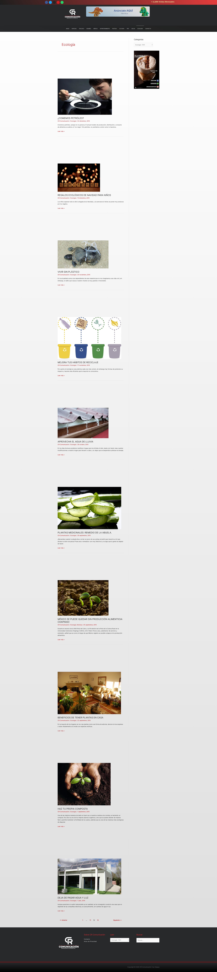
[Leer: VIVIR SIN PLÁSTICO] (83, 254)
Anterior (63, 920)
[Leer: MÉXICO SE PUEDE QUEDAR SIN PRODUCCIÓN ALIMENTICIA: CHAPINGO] (83, 598)
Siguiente (117, 920)
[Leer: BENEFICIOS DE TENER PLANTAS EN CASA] (89, 693)
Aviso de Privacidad (90, 941)
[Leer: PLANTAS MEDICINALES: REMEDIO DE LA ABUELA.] (89, 508)
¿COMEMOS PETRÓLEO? (71, 118)
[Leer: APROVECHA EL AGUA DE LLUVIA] (83, 423)
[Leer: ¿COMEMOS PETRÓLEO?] (85, 96)
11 (90, 920)
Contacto (87, 939)
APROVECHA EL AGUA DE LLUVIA (75, 441)
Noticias (79, 625)
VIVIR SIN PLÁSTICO (68, 272)
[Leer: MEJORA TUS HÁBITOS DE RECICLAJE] (89, 338)
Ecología (73, 121)
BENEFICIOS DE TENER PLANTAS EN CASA (80, 717)
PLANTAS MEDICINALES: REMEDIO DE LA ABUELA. (85, 532)
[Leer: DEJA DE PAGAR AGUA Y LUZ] (89, 876)
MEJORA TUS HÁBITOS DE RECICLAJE (78, 362)
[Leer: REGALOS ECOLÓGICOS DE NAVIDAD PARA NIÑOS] (79, 177)
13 (98, 920)
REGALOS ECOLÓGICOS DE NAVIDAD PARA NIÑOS (84, 195)
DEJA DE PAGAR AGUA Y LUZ (73, 897)
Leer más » (61, 131)
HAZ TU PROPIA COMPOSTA (73, 808)
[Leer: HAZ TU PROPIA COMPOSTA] (84, 784)
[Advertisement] (91, 67)
